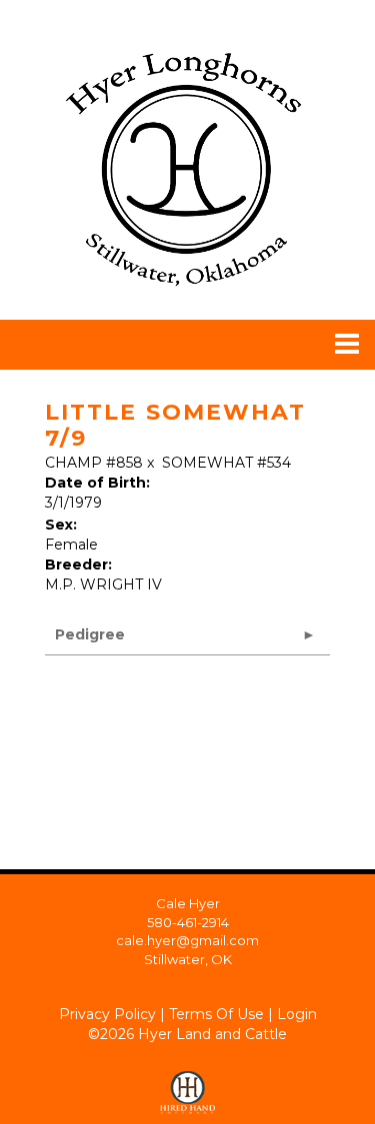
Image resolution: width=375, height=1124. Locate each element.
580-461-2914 (188, 922)
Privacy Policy (107, 1014)
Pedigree (90, 634)
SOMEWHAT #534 (226, 463)
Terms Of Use (216, 1014)
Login (297, 1014)
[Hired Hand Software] (187, 1084)
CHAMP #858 (94, 463)
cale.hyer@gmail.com (187, 940)
